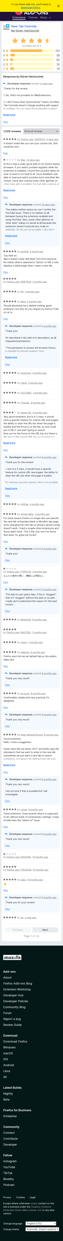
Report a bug (12, 1019)
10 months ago (40, 857)
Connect (9, 1132)
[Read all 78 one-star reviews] (31, 68)
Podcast (9, 1184)
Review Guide (12, 1024)
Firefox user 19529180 (19, 857)
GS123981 (26, 392)
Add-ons (9, 971)
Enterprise (10, 1116)
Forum (7, 1013)
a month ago (36, 251)
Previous (18, 929)
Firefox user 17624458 (19, 869)
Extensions (19, 17)
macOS (8, 1053)
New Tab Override (24, 26)
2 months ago (39, 281)
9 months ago (35, 809)
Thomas (25, 402)
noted (33, 1203)
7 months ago (39, 632)
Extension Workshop (17, 989)
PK (22, 291)
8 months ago (38, 652)
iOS (5, 1059)
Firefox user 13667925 (19, 281)
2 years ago (46, 83)
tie (22, 917)
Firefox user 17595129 (19, 571)
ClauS (24, 383)
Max (23, 160)
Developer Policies (15, 1001)
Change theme (11, 1229)
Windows (9, 1047)
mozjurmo (26, 373)
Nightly (8, 1093)
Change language (12, 1223)
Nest (23, 301)
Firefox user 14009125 (33, 139)
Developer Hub (13, 995)
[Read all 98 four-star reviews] (31, 55)
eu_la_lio (25, 693)
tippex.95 (26, 412)
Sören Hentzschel (27, 30)
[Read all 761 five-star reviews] (31, 50)
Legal (33, 1197)
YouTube (9, 1167)
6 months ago (39, 619)
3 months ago (39, 373)
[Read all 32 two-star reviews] (31, 64)
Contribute (10, 1138)
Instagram (10, 1161)
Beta (6, 1099)
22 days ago (33, 160)
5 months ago (39, 571)
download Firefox (30, 7)
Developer (10, 1144)
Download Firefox (15, 1041)
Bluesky (8, 1179)
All (5, 1077)
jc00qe (24, 504)
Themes (33, 17)
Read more (9, 114)
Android (8, 1065)
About (7, 977)
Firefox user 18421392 (19, 632)
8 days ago (52, 139)
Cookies (20, 1197)
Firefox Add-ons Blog (17, 983)
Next (45, 929)
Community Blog (14, 1007)
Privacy (7, 1197)
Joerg (24, 642)
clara (23, 879)
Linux (6, 1071)
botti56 (25, 251)
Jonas (24, 809)
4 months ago (38, 402)
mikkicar (25, 652)
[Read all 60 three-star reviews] (31, 59)
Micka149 (26, 619)
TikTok (7, 1173)
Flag (5, 122)
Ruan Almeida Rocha (31, 734)
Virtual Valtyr (27, 514)
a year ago (30, 917)
